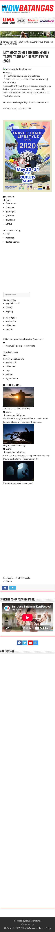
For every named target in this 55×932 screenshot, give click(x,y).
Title (7, 370)
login (16, 346)
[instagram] (35, 642)
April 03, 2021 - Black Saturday (16, 408)
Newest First (11, 321)
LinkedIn (11, 220)
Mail (10, 224)
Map (8, 234)
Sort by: (9, 318)
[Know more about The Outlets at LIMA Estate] (27, 21)
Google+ (11, 212)
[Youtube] (30, 642)
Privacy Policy (45, 928)
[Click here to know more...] (27, 34)
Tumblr (10, 216)
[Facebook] (19, 642)
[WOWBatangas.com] (27, 8)
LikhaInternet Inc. (32, 921)
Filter (5, 355)
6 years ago (38, 339)
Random (9, 329)
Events (8, 72)
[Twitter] (24, 642)
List (7, 385)
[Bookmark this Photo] (4, 342)
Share (8, 200)
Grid (13, 385)
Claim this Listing (12, 230)
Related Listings (12, 242)
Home (5, 42)
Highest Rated (12, 379)
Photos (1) (10, 238)
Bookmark (9, 197)
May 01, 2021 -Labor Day (14, 445)
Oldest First (11, 325)
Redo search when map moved (18, 483)
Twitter (10, 207)
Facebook (11, 203)
